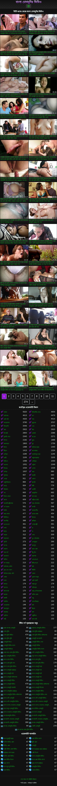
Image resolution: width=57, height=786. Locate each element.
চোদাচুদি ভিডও (8, 642)
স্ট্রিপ (5, 451)
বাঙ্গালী (5, 598)
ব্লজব (5, 412)
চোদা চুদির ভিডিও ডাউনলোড (39, 635)
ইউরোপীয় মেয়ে (36, 412)
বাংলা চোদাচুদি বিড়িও (9, 680)
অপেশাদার (34, 451)
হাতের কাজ (35, 514)
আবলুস (34, 545)
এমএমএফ (7, 524)
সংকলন (6, 465)
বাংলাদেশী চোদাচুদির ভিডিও (11, 722)
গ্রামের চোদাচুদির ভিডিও (38, 628)
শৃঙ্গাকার (6, 475)
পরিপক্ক (34, 587)
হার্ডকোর (6, 415)
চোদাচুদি (34, 745)
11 (52, 396)
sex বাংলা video (37, 763)
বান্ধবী (33, 475)
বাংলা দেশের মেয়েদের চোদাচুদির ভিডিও (41, 705)
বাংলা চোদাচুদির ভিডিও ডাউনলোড (13, 694)
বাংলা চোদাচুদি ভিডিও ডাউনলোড (40, 684)
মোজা (5, 577)
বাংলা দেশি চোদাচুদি (9, 698)
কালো (5, 500)
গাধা (33, 419)
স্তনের (6, 587)
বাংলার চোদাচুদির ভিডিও (10, 726)
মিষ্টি (33, 486)
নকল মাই (34, 619)
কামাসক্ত (6, 444)
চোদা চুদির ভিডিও (8, 635)
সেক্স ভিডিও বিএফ (8, 759)
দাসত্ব (5, 584)
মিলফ (5, 447)
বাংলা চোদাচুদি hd (37, 666)
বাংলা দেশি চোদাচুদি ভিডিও (39, 698)
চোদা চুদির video (37, 631)
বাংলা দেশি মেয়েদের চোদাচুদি (40, 701)
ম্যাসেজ (34, 556)
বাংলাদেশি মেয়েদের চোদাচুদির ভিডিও (41, 719)
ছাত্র (5, 531)
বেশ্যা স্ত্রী (34, 524)
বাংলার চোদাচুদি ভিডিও (38, 722)
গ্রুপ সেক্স (35, 549)
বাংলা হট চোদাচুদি (37, 712)
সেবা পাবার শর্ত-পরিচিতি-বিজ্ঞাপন (28, 779)
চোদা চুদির (6, 631)
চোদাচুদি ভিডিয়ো (8, 649)
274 (26, 402)
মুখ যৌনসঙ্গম (35, 538)
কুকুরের (34, 422)
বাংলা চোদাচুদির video (10, 691)
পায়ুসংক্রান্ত (35, 458)
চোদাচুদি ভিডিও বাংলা (9, 645)
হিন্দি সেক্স (34, 742)
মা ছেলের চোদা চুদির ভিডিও (25, 729)
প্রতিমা (6, 615)
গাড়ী (5, 619)
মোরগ (33, 573)
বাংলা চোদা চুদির (36, 659)
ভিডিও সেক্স (7, 745)
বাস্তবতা (6, 538)
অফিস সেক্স (35, 594)
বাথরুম (5, 594)
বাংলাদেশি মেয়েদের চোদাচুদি (11, 719)
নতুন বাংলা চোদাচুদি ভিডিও (39, 656)
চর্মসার (5, 472)
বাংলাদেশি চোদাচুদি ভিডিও (39, 715)
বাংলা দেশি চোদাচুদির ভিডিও (11, 701)
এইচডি (34, 433)
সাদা (5, 430)
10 (46, 396)
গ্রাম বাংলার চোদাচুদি (9, 628)
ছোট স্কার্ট (35, 580)
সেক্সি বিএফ (35, 752)
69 (33, 566)
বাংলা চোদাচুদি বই (37, 677)
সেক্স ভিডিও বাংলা (36, 738)
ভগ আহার (6, 563)
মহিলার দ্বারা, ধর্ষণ (9, 573)
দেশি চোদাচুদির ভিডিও (38, 652)
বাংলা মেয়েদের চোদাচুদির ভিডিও (12, 712)
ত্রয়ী (5, 458)
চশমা (5, 528)
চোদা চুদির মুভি (8, 638)
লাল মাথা (34, 496)
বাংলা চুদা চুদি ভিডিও (9, 766)
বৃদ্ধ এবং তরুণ (8, 570)
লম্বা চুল (34, 584)
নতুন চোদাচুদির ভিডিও (9, 656)
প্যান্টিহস (34, 615)
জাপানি (33, 482)
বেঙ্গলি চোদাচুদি (36, 726)
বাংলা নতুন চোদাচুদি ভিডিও (11, 708)
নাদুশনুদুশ (6, 608)
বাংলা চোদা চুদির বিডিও (38, 663)
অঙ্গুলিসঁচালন (7, 482)
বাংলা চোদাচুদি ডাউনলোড (10, 677)
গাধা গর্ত (6, 552)
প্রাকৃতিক (34, 493)
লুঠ (32, 444)
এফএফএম (35, 559)
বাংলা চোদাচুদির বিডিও (38, 691)
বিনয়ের (5, 468)
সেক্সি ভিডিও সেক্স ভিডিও (10, 749)
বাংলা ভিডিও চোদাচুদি (37, 708)
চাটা (33, 605)
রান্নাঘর (6, 612)
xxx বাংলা (7, 763)
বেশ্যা (5, 479)
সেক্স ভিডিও (7, 770)
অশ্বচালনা (6, 422)
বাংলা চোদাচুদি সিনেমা (38, 687)
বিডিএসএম (35, 563)
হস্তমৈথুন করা (36, 454)
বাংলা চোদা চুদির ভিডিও (10, 666)
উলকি (5, 510)
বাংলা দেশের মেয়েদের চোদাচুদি (12, 705)
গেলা (33, 535)
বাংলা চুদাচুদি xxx (8, 738)
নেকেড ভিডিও (35, 770)
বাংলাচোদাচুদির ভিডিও (9, 715)
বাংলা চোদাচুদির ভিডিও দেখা (39, 694)
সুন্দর (33, 440)
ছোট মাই (6, 419)
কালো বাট (6, 591)
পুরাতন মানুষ (35, 577)
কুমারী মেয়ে (7, 437)
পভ (5, 493)
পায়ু (33, 598)
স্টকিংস (6, 461)
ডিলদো (34, 517)
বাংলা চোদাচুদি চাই (9, 673)
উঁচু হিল (34, 552)
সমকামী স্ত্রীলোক (8, 503)
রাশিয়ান (34, 521)
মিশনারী (6, 433)
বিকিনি (33, 570)
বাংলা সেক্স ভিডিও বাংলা (38, 759)
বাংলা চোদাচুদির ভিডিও (28, 2)
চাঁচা (33, 430)
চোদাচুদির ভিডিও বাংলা (38, 649)
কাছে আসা (7, 514)
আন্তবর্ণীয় (35, 510)
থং (32, 531)
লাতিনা (5, 559)
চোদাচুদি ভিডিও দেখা (37, 642)
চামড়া (5, 486)
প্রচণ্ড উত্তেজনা (37, 591)
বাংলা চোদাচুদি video (10, 670)
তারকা (5, 535)
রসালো (5, 549)
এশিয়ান (6, 454)
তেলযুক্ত (34, 542)
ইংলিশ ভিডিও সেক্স (9, 742)
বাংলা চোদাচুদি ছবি (37, 673)
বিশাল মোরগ (7, 496)
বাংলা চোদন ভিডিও (9, 659)
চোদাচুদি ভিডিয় (36, 645)
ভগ (33, 415)
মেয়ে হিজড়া (35, 601)
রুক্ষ (33, 612)
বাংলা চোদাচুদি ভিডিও (9, 684)
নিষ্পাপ (5, 440)
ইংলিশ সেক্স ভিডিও (9, 756)
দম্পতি (33, 507)
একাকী (34, 489)
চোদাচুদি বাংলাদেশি (37, 638)
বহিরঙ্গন (6, 489)
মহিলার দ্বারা (35, 447)
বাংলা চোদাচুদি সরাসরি (9, 687)
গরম (33, 472)
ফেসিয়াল (34, 461)
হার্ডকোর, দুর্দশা (8, 566)
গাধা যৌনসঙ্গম (36, 503)
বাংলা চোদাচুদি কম (37, 670)
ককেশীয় (6, 521)
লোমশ (33, 479)
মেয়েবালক (6, 605)
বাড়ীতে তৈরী (35, 500)
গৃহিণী (5, 542)
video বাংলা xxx (9, 752)
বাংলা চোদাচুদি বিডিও (37, 680)
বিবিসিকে (6, 517)
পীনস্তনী (6, 426)
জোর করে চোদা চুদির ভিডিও (11, 652)
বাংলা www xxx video (39, 749)
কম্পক (5, 545)
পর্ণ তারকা (6, 507)
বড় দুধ (34, 437)
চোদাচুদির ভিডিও (36, 766)
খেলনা (33, 468)
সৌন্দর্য (33, 465)
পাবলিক (6, 601)
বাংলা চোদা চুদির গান (9, 663)
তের (33, 426)
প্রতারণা (6, 556)
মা (32, 528)
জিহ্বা (33, 608)
